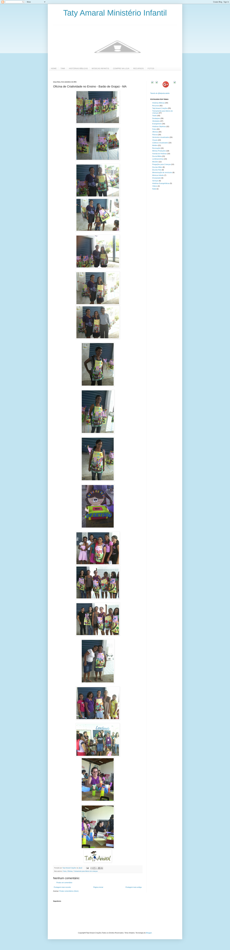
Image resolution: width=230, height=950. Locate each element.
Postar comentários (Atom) (69, 891)
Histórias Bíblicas (158, 103)
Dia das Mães (157, 167)
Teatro (154, 116)
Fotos (65, 871)
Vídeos (154, 186)
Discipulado (156, 178)
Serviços (155, 181)
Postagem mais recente (62, 887)
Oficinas (70, 871)
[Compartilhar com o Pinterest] (101, 868)
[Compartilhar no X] (96, 868)
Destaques (156, 118)
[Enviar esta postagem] (87, 868)
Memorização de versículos (162, 172)
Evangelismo (157, 124)
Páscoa (155, 135)
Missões (155, 162)
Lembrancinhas (158, 159)
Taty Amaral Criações (160, 108)
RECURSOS (138, 68)
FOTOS (151, 68)
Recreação (156, 148)
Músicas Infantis (158, 175)
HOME (54, 68)
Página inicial (98, 887)
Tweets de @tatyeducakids (160, 93)
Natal (154, 189)
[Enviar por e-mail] (91, 868)
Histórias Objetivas (159, 126)
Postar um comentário (64, 883)
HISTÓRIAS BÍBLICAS (78, 68)
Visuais (155, 140)
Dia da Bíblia (157, 156)
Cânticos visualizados (160, 143)
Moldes (155, 145)
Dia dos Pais (156, 170)
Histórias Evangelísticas (161, 183)
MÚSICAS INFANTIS (100, 68)
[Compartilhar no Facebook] (99, 868)
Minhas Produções (159, 151)
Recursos (155, 106)
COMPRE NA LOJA (121, 68)
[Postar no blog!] (94, 868)
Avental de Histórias (159, 154)
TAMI (63, 68)
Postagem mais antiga (134, 887)
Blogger (149, 933)
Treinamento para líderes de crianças (85, 871)
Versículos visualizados (160, 137)
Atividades (156, 121)
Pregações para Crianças (161, 164)
